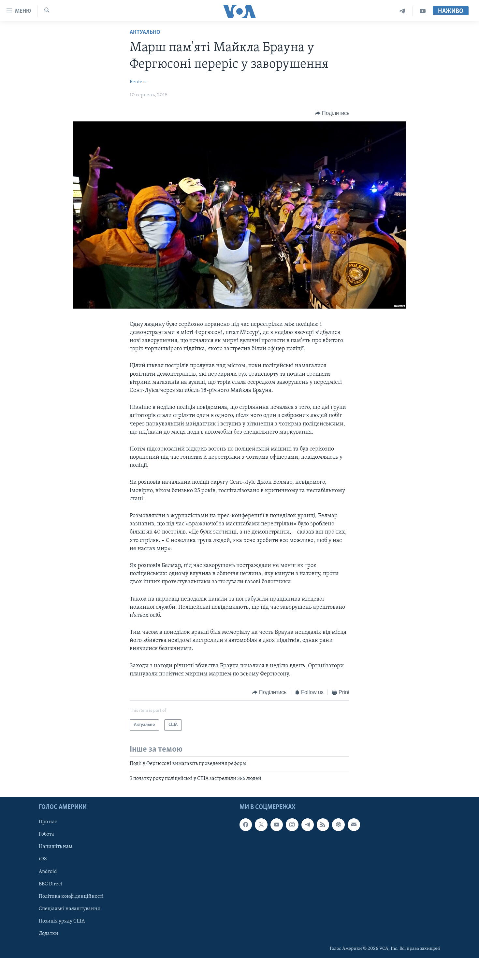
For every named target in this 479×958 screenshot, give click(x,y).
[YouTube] (423, 11)
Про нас (48, 822)
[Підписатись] (354, 825)
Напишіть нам (55, 847)
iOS (43, 859)
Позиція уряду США (62, 921)
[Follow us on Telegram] (307, 825)
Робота (46, 834)
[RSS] (323, 825)
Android (48, 871)
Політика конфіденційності (71, 896)
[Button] (332, 113)
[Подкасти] (338, 825)
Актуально (145, 32)
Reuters (138, 82)
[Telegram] (402, 11)
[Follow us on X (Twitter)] (261, 825)
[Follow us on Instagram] (292, 825)
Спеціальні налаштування (69, 908)
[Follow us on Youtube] (276, 825)
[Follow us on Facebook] (246, 825)
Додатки (48, 933)
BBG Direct (50, 884)
